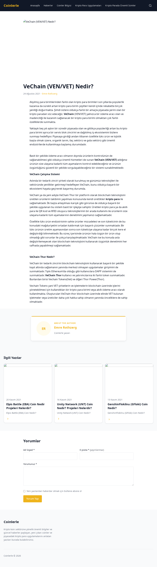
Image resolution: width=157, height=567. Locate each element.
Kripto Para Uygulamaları (88, 5)
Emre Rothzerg (65, 327)
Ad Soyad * (29, 449)
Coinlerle (11, 5)
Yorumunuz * (30, 464)
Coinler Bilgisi (64, 5)
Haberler (48, 5)
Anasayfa (35, 5)
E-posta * (92, 449)
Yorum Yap (32, 498)
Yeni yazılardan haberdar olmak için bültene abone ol (54, 491)
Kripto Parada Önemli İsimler (120, 5)
